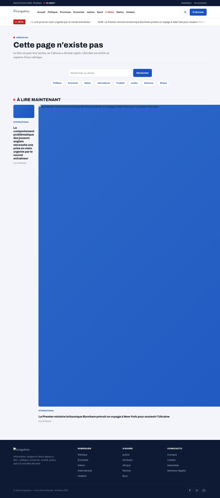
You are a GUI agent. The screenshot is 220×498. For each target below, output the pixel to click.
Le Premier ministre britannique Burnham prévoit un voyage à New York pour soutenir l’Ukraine (143, 21)
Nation (120, 12)
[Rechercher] (184, 12)
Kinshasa (148, 83)
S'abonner (198, 12)
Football (120, 83)
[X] (197, 490)
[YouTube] (204, 490)
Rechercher (142, 73)
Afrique (163, 83)
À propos (172, 454)
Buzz (125, 475)
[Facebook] (189, 490)
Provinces (65, 12)
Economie (78, 12)
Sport (100, 12)
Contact (130, 12)
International (103, 83)
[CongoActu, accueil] (24, 12)
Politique (52, 12)
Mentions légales (176, 470)
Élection (127, 470)
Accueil (41, 12)
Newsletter (186, 3)
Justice (91, 12)
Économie (83, 459)
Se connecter (200, 3)
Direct (111, 12)
